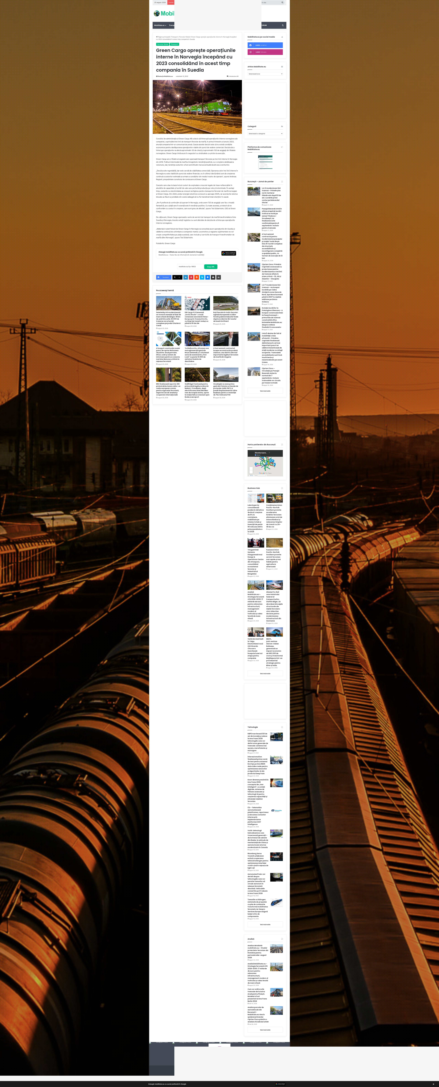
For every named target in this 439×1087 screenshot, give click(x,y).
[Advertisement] (242, 12)
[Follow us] (219, 1050)
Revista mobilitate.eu (227, 1073)
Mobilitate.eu (159, 25)
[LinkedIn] (185, 277)
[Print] (218, 277)
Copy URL (211, 267)
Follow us (219, 1059)
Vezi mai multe (265, 391)
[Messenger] (207, 277)
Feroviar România (188, 25)
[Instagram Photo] (161, 1053)
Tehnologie (253, 25)
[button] (219, 1084)
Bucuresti (215, 25)
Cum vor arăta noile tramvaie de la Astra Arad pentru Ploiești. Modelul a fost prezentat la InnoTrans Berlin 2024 (257, 995)
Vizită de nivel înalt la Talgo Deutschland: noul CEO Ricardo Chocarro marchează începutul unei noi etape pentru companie (255, 648)
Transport (173, 25)
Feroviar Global (184, 37)
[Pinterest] (191, 277)
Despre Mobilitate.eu (211, 1073)
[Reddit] (196, 277)
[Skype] (202, 277)
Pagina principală (164, 37)
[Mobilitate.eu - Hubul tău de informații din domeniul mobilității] (174, 13)
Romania (227, 25)
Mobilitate (203, 25)
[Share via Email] (213, 277)
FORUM (264, 25)
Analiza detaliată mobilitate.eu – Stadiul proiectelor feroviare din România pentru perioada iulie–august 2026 (258, 951)
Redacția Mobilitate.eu (165, 76)
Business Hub (239, 25)
